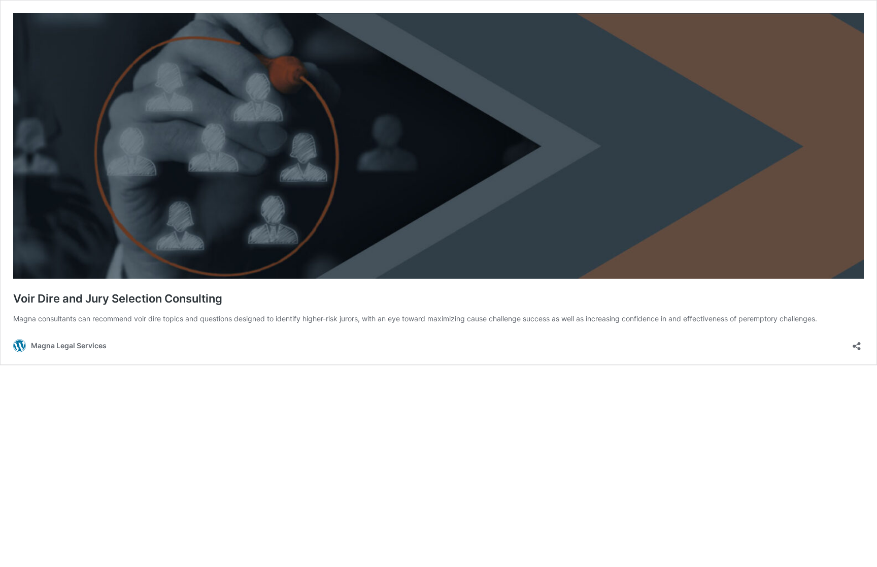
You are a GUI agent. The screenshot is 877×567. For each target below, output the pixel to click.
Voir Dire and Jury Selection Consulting (117, 298)
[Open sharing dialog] (857, 343)
